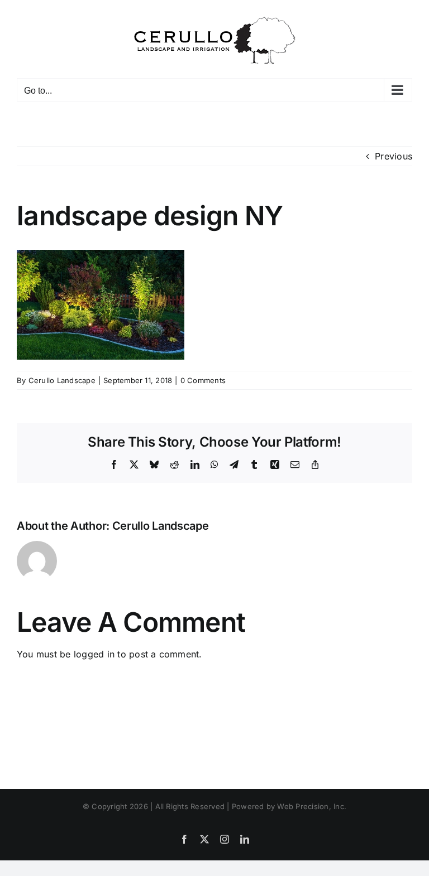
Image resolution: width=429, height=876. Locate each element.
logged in (94, 654)
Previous (393, 156)
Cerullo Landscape (62, 380)
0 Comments (203, 380)
